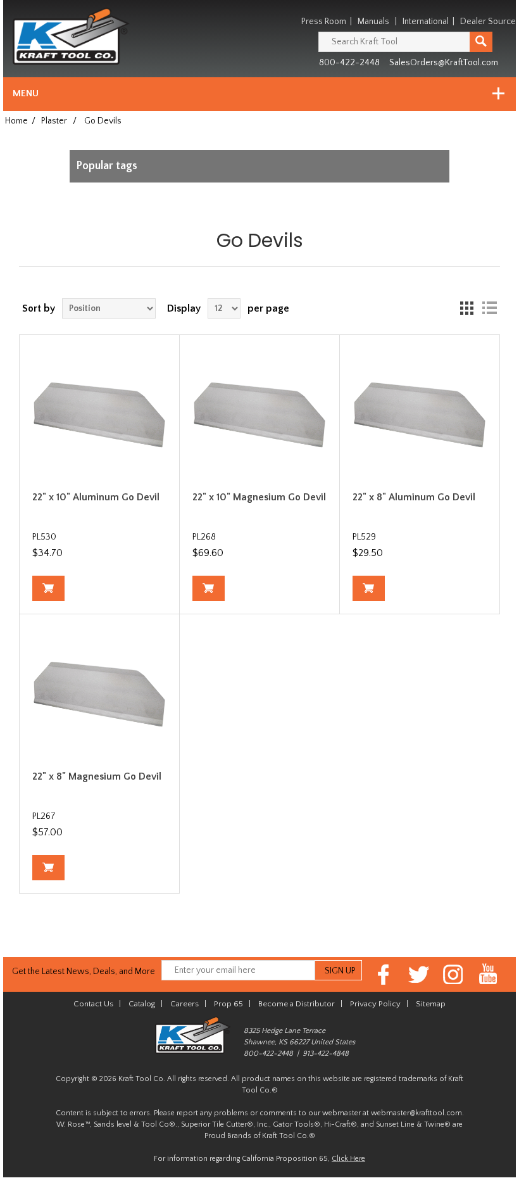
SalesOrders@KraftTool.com (443, 63)
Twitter (418, 974)
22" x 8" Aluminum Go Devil (414, 497)
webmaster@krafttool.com (416, 1113)
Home (16, 121)
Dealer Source (488, 21)
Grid (466, 308)
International (426, 21)
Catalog (141, 1003)
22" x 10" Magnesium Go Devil (259, 497)
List (489, 308)
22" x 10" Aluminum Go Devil (95, 497)
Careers (184, 1003)
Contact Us (93, 1003)
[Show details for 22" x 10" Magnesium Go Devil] (259, 415)
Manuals (373, 21)
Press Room (323, 21)
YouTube (488, 974)
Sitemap (431, 1003)
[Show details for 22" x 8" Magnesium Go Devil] (99, 694)
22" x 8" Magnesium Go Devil (96, 776)
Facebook (384, 974)
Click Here (348, 1159)
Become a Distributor (296, 1003)
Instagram (453, 974)
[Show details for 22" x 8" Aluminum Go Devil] (420, 415)
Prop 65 (228, 1003)
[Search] (481, 42)
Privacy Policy (375, 1003)
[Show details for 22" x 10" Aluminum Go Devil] (99, 415)
